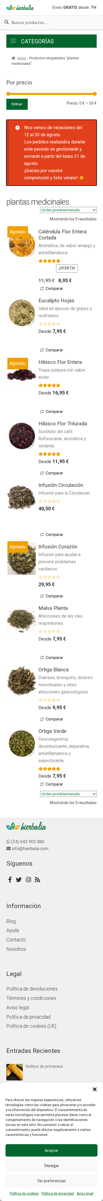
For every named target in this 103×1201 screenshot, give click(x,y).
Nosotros (16, 949)
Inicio (21, 58)
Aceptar (51, 1150)
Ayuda (12, 930)
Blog (11, 921)
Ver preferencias (51, 1180)
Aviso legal (85, 1193)
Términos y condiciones (31, 998)
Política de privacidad (57, 1193)
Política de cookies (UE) (31, 1026)
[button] (95, 1089)
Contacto (16, 940)
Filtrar (17, 104)
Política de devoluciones (32, 989)
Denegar (51, 1165)
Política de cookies (24, 1193)
